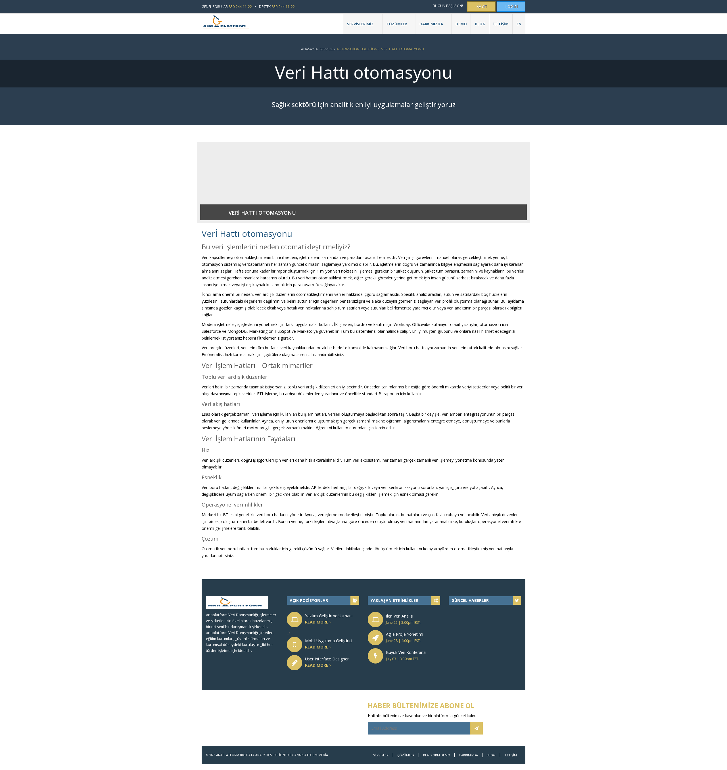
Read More (317, 622)
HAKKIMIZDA (429, 26)
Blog (480, 23)
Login (511, 6)
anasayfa (309, 49)
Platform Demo (436, 755)
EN (519, 23)
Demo (461, 23)
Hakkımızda (468, 755)
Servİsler (380, 755)
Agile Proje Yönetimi (404, 634)
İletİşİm (501, 23)
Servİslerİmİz (358, 26)
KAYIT (481, 6)
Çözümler (395, 26)
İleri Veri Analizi (399, 616)
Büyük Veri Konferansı (406, 652)
